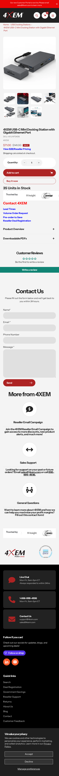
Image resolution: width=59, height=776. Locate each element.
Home (6, 24)
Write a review (29, 269)
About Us (8, 706)
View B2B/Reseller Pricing (17, 149)
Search (7, 682)
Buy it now (12, 181)
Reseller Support (12, 696)
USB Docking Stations (21, 24)
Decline (29, 761)
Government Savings (14, 691)
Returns (7, 701)
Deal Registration (12, 687)
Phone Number (11, 334)
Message (8, 347)
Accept (29, 754)
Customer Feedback (14, 721)
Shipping (7, 153)
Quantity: (12, 162)
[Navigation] (53, 15)
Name (6, 309)
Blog (5, 711)
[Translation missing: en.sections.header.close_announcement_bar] (56, 4)
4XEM (6, 140)
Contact (7, 716)
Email (7, 322)
